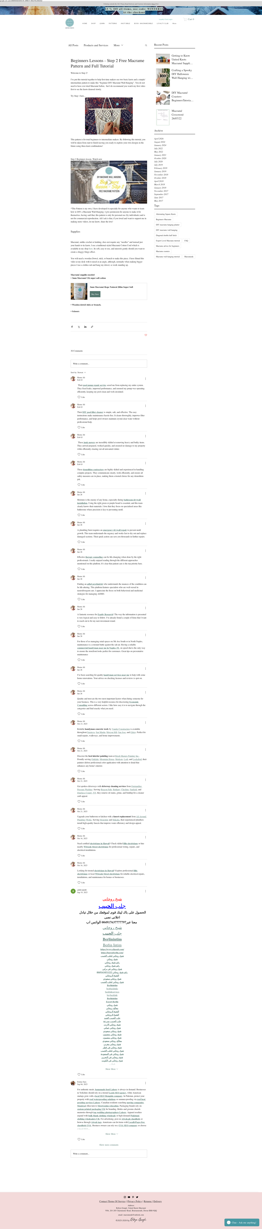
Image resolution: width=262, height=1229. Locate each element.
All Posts (73, 45)
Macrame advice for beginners (167, 246)
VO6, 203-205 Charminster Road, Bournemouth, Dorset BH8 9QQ (131, 1210)
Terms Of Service (117, 1201)
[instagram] (124, 1197)
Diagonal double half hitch (166, 235)
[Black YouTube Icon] (129, 1197)
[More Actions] (145, 378)
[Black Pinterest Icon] (133, 1197)
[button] (189, 19)
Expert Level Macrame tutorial (168, 240)
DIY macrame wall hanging (166, 230)
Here (153, 4)
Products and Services (96, 45)
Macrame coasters (163, 251)
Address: (131, 1205)
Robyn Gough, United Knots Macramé (131, 1208)
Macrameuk (188, 256)
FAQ (186, 240)
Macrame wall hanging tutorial (168, 256)
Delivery (157, 1201)
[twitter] (137, 1197)
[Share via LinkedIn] (85, 326)
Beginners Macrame (163, 219)
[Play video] (109, 182)
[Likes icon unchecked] (79, 397)
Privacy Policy (134, 1201)
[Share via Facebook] (72, 326)
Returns (148, 1201)
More (117, 45)
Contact (103, 1201)
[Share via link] (92, 326)
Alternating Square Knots (166, 214)
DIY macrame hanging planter (167, 224)
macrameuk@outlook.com (133, 1214)
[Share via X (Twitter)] (78, 326)
